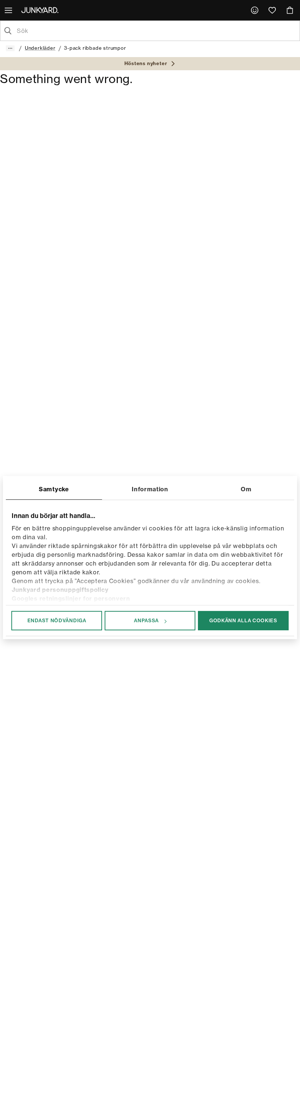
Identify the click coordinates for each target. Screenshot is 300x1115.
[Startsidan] (41, 10)
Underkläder (40, 48)
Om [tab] (246, 489)
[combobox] (156, 31)
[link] (254, 10)
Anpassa (146, 620)
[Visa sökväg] (10, 48)
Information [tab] (150, 489)
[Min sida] (254, 10)
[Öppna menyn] (9, 10)
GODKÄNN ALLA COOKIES (243, 620)
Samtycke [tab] (54, 489)
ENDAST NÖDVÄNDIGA (56, 620)
